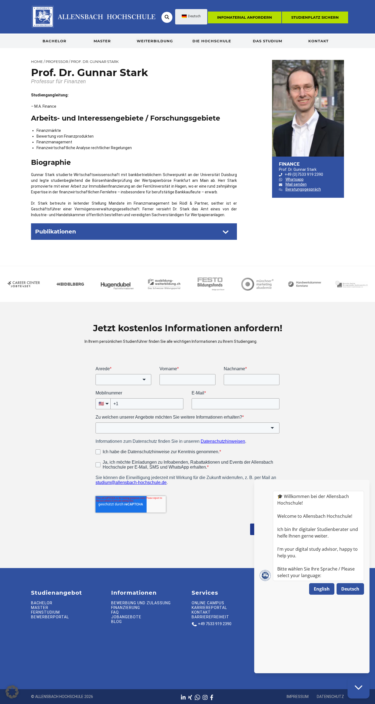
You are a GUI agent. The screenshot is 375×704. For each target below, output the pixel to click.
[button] (12, 692)
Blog (116, 622)
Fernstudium (45, 612)
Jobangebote (126, 617)
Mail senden (296, 184)
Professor (57, 61)
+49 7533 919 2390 (214, 624)
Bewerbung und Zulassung (141, 603)
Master (102, 41)
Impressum (298, 697)
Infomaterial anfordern (244, 17)
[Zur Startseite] (93, 16)
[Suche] (166, 17)
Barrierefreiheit (210, 617)
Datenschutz (330, 697)
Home (37, 61)
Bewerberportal (50, 617)
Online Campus (208, 603)
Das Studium (267, 41)
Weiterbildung (155, 41)
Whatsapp (295, 179)
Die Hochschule (211, 41)
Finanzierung (125, 608)
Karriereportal (209, 608)
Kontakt (318, 41)
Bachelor (54, 41)
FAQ (115, 612)
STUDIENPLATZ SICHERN (315, 17)
